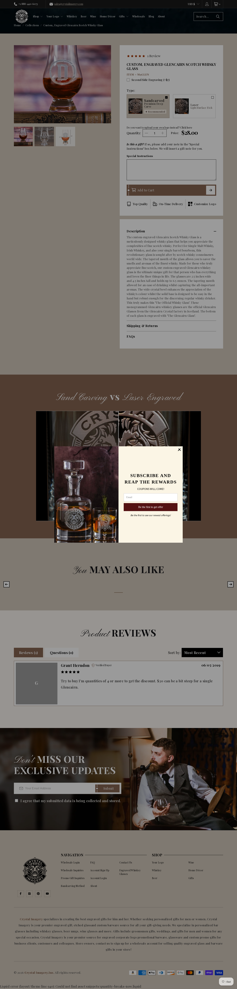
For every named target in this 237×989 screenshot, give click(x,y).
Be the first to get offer (150, 507)
